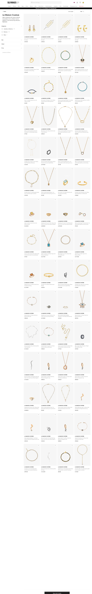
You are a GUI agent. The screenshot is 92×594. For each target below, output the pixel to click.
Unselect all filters (7, 52)
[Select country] (74, 2)
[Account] (77, 2)
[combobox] (47, 2)
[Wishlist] (80, 2)
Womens (7, 31)
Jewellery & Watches (9, 28)
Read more (5, 21)
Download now (53, 8)
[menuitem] (9, 6)
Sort (81, 11)
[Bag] (83, 2)
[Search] (32, 2)
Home (5, 11)
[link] (31, 39)
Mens (5, 34)
